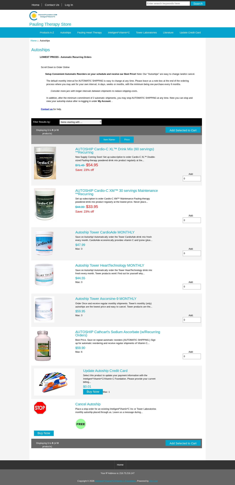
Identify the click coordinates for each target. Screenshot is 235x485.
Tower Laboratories (146, 32)
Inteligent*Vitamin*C (119, 32)
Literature (168, 32)
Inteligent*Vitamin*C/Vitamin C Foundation (115, 481)
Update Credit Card (190, 32)
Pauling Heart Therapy (89, 32)
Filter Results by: (41, 122)
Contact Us (52, 4)
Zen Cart (153, 481)
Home (35, 4)
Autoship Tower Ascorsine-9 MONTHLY (105, 299)
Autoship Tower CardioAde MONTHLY (104, 232)
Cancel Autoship (88, 404)
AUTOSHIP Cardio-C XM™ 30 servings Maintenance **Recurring (116, 192)
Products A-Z (47, 32)
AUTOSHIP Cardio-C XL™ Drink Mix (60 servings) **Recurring (114, 150)
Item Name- (109, 139)
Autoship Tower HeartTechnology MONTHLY (109, 265)
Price (127, 139)
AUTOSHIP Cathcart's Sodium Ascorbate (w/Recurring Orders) (117, 333)
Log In (69, 4)
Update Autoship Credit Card (105, 371)
